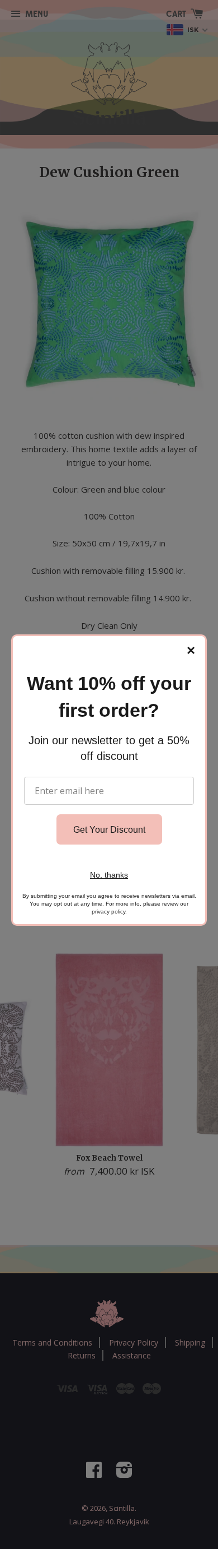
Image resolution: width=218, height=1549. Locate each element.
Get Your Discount (109, 829)
